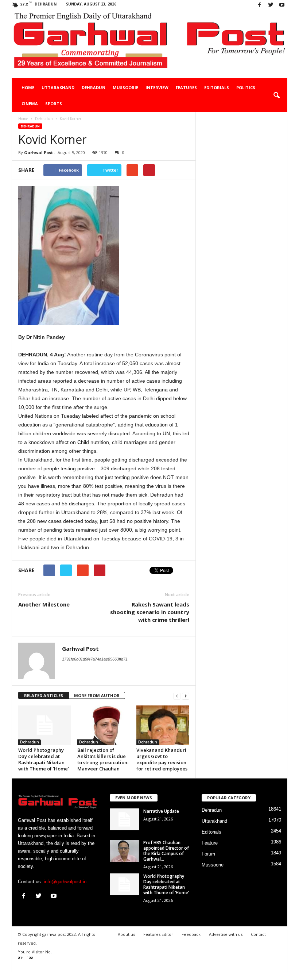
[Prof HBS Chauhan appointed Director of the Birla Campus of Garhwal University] (124, 851)
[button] (276, 96)
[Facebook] (259, 5)
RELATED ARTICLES (43, 695)
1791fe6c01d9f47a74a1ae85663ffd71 (95, 659)
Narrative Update (161, 811)
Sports (53, 103)
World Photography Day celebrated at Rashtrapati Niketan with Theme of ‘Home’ (43, 759)
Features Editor (158, 934)
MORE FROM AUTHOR (97, 695)
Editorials (216, 87)
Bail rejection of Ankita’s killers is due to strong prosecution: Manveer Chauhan (102, 759)
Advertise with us (225, 934)
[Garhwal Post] (149, 44)
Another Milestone (44, 604)
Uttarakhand (58, 87)
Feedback (191, 934)
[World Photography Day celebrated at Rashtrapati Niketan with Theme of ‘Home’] (44, 725)
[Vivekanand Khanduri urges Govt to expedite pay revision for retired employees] (162, 725)
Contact (258, 934)
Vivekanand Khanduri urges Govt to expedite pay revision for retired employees (161, 759)
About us (126, 934)
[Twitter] (270, 5)
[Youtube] (281, 5)
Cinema (30, 103)
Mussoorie (125, 87)
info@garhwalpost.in (65, 881)
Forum (208, 854)
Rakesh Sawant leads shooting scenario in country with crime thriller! (149, 612)
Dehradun (93, 87)
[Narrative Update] (124, 819)
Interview (156, 87)
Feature (210, 843)
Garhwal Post (38, 152)
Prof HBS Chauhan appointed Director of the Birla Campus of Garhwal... (166, 850)
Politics (245, 87)
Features (186, 87)
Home (28, 87)
